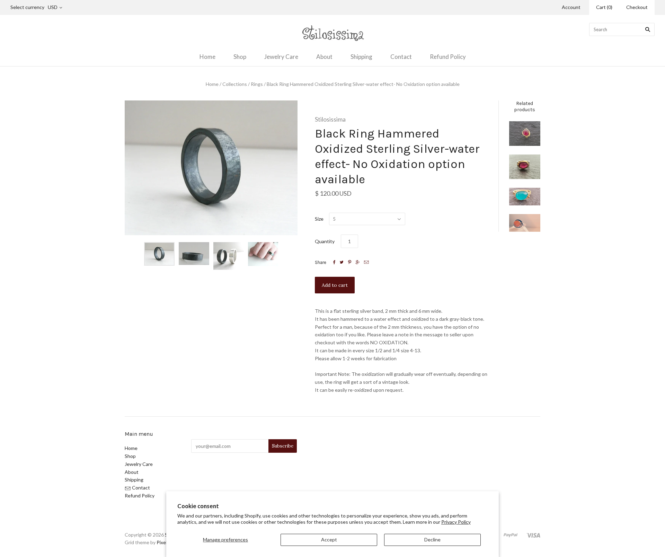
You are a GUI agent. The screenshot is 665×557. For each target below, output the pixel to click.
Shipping (361, 56)
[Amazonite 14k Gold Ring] (524, 196)
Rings (257, 84)
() (604, 7)
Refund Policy (448, 56)
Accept (329, 539)
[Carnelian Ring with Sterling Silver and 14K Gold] (524, 223)
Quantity (325, 241)
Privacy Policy (456, 522)
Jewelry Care (281, 56)
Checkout (637, 7)
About (324, 56)
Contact (401, 56)
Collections (234, 84)
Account (571, 7)
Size (319, 219)
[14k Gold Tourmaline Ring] (524, 133)
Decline (432, 539)
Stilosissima (330, 119)
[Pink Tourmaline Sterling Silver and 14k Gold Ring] (524, 166)
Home (207, 56)
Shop (239, 56)
